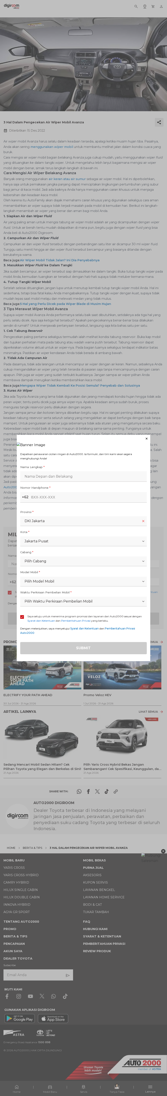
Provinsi (26, 512)
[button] (83, 438)
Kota (24, 532)
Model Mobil (30, 572)
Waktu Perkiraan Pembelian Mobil (46, 592)
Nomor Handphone (35, 487)
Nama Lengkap (32, 467)
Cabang (26, 552)
